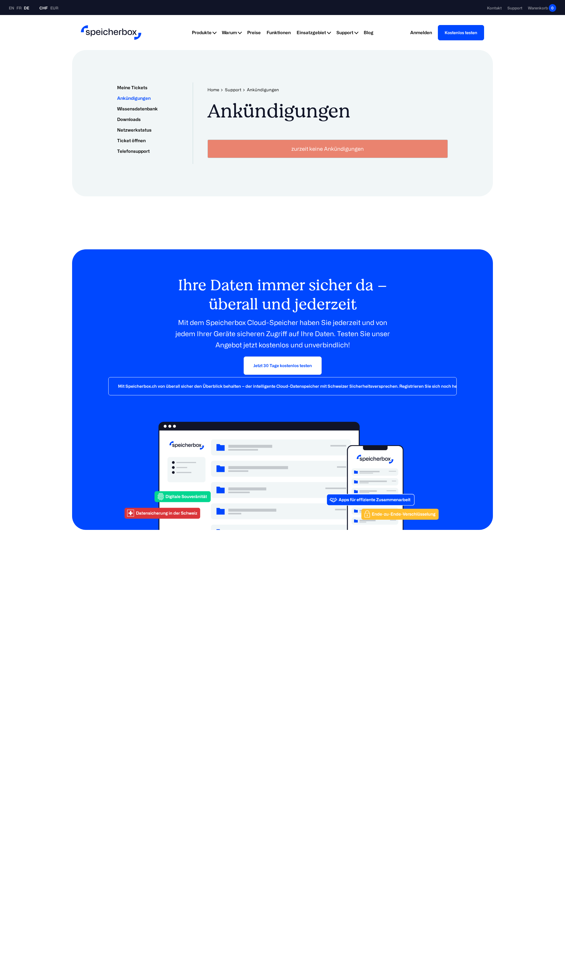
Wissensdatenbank (137, 108)
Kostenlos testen (461, 32)
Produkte (202, 32)
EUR (54, 8)
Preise (254, 32)
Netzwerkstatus (134, 129)
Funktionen (279, 32)
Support (514, 8)
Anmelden (421, 32)
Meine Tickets (132, 87)
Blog (368, 32)
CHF (43, 8)
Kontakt (494, 8)
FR (19, 8)
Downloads (129, 119)
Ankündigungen (134, 98)
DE (26, 8)
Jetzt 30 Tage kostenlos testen (282, 365)
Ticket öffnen (131, 140)
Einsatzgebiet (311, 32)
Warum (229, 32)
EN (12, 8)
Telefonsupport (133, 151)
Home (213, 89)
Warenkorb (541, 8)
